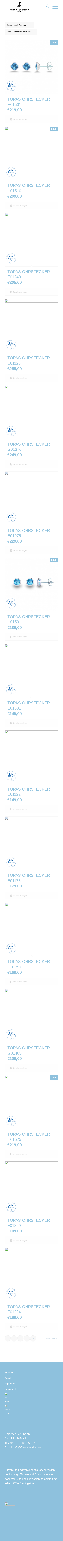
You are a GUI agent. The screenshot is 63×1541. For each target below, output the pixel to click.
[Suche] (46, 7)
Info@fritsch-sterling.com (28, 1447)
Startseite (9, 1372)
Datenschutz (11, 1389)
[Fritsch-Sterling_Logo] (26, 7)
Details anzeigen (19, 119)
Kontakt (8, 1378)
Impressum (10, 1383)
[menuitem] (46, 7)
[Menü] (53, 7)
